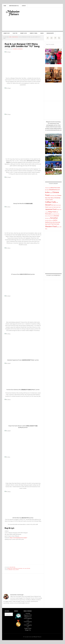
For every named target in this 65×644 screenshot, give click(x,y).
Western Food (51, 226)
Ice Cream (54, 207)
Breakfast (52, 189)
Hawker (49, 207)
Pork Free (52, 215)
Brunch (58, 189)
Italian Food (58, 207)
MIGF (57, 211)
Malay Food (52, 212)
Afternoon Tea (47, 187)
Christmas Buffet (49, 199)
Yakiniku (58, 226)
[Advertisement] (44, 19)
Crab (57, 202)
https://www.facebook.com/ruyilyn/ (18, 537)
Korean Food (59, 209)
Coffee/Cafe (50, 202)
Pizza (49, 215)
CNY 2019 (24, 568)
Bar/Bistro (47, 189)
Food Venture (12, 567)
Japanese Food (50, 209)
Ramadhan (54, 218)
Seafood (47, 222)
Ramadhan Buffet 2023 (49, 220)
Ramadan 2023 (47, 218)
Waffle (57, 224)
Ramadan (56, 215)
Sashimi (55, 220)
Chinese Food (9, 568)
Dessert (48, 205)
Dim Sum (53, 205)
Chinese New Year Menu (17, 568)
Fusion (46, 207)
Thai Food (53, 224)
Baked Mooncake (55, 187)
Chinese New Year (53, 195)
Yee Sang (28, 568)
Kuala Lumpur (16, 569)
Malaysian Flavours (13, 13)
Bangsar (10, 569)
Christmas (57, 198)
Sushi (49, 224)
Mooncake (48, 213)
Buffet (47, 192)
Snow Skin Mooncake (55, 222)
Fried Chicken (58, 205)
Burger (51, 192)
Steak (46, 224)
